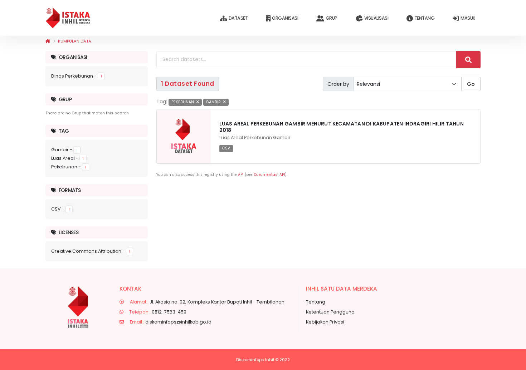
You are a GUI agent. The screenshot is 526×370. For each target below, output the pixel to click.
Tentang (424, 18)
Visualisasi (376, 18)
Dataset (238, 18)
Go (471, 84)
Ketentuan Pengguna (330, 312)
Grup (331, 18)
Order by (338, 84)
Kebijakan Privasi (325, 322)
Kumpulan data (74, 41)
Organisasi (285, 18)
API (241, 174)
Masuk (468, 18)
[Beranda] (47, 41)
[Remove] (197, 102)
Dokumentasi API (269, 174)
